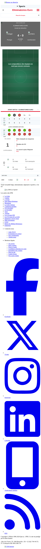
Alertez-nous (12, 237)
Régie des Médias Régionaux (13, 224)
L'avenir (7, 199)
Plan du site (11, 252)
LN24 (6, 222)
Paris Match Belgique (11, 201)
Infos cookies (12, 245)
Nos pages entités (13, 256)
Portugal (9, 40)
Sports (22, 6)
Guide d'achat (12, 254)
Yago (6, 212)
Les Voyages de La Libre (12, 217)
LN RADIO (8, 210)
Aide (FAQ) (12, 232)
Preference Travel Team (12, 218)
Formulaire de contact (14, 234)
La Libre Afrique (10, 205)
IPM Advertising (10, 220)
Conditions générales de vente (17, 249)
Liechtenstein (31, 40)
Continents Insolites (10, 206)
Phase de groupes (20, 15)
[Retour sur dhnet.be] (20, 2)
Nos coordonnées (13, 235)
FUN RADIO (9, 208)
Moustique (8, 203)
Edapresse (8, 225)
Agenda (7, 213)
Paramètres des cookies (15, 250)
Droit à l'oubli (12, 247)
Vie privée (11, 243)
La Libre (7, 196)
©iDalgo (2, 183)
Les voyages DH (10, 215)
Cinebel (7, 198)
